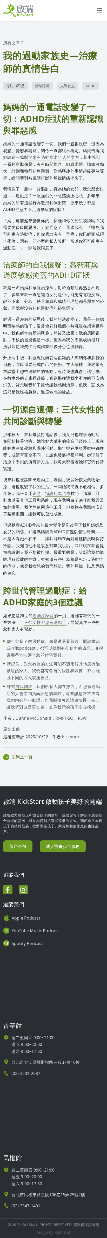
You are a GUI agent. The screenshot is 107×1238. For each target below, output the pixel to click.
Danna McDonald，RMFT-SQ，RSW (51, 718)
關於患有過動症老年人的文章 (51, 157)
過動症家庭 (43, 615)
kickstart (71, 737)
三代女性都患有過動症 (45, 622)
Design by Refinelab (53, 1232)
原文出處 (11, 729)
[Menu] (99, 10)
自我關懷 (23, 686)
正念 (36, 493)
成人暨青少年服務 (62, 846)
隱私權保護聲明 (86, 1224)
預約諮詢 (17, 846)
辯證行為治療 (58, 493)
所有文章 (11, 43)
